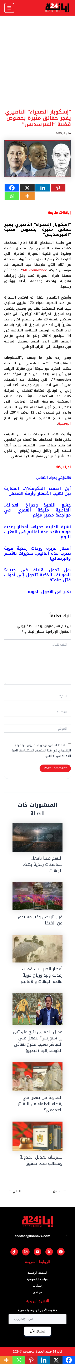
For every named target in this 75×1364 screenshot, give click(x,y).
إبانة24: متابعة (59, 212)
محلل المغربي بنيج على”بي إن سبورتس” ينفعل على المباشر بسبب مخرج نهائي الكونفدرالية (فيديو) (37, 1041)
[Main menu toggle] (9, 8)
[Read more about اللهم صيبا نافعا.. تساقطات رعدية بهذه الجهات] (37, 837)
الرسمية (64, 423)
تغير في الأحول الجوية (49, 592)
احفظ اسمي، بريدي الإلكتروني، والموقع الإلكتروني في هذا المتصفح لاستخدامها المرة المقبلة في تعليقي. (41, 750)
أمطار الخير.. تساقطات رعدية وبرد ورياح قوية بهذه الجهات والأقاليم (41, 975)
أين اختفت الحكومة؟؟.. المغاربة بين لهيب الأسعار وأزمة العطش (37, 490)
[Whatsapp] (12, 196)
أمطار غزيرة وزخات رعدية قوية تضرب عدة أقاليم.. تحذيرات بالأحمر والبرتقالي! (37, 553)
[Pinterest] (58, 188)
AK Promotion (34, 270)
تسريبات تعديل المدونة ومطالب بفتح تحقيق (41, 1160)
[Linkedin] (42, 188)
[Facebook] (12, 188)
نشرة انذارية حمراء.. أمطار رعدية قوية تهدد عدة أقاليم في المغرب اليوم (37, 532)
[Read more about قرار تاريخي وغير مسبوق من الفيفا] (37, 896)
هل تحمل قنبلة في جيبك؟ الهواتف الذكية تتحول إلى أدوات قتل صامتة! (37, 575)
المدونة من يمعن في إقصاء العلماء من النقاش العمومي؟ (39, 1103)
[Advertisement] (37, 70)
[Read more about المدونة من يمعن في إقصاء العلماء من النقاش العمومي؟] (37, 1076)
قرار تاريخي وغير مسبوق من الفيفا (40, 920)
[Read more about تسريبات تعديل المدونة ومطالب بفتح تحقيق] (37, 1136)
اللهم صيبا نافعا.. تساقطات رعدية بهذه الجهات (42, 864)
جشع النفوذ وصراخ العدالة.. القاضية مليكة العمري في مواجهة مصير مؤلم (37, 510)
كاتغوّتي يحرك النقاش (53, 477)
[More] (27, 196)
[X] (27, 188)
